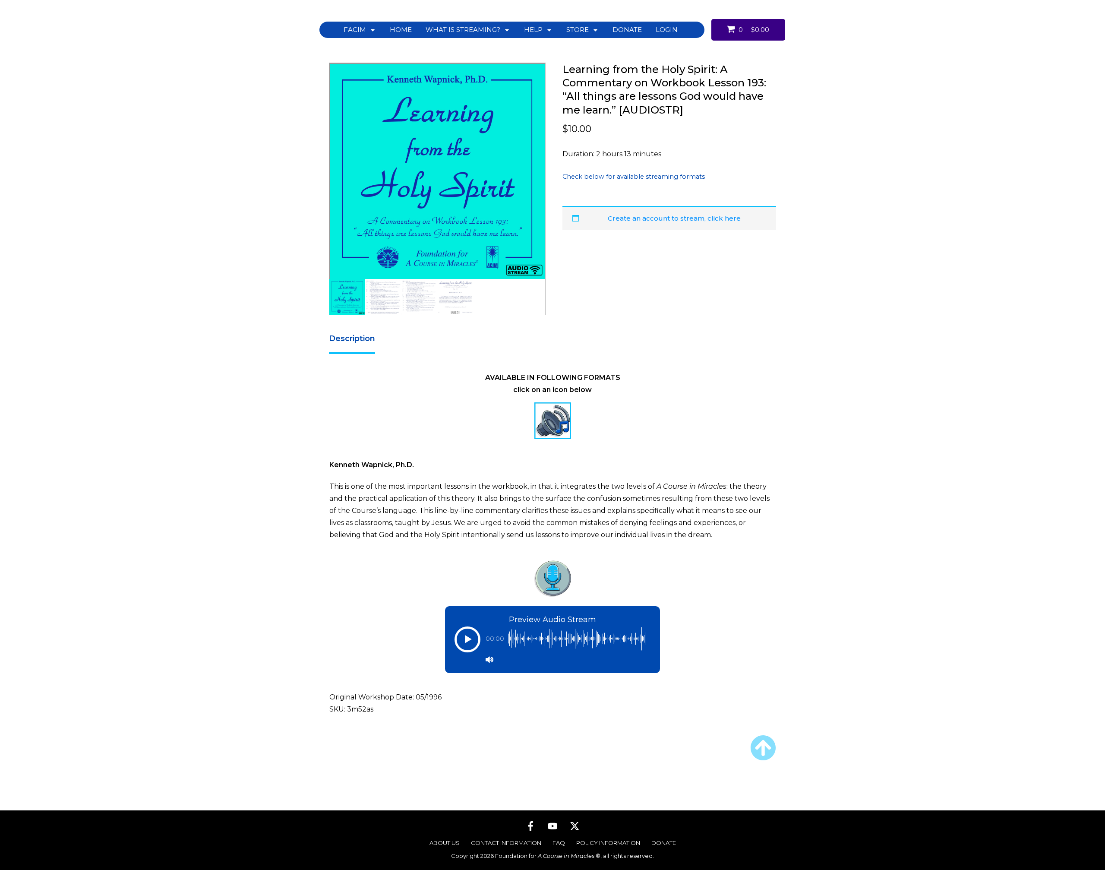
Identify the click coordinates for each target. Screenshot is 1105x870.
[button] (467, 643)
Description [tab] (352, 338)
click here (724, 218)
